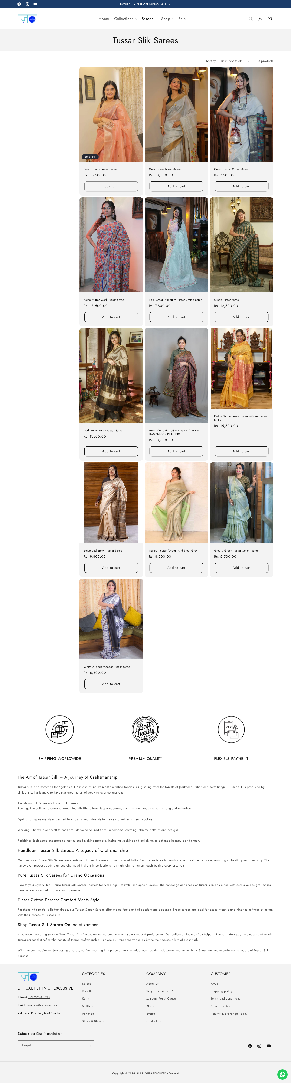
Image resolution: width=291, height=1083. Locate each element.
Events (150, 1013)
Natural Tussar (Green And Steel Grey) (174, 550)
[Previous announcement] (96, 4)
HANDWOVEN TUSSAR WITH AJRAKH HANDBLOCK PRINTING (174, 432)
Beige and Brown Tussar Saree (103, 550)
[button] (125, 19)
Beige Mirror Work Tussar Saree (104, 300)
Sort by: (211, 61)
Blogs (150, 1006)
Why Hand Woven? (159, 991)
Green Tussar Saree (226, 300)
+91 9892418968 (39, 997)
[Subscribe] (89, 1046)
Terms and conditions (225, 998)
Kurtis (86, 998)
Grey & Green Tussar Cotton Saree (236, 550)
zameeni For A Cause (161, 998)
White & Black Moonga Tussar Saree (107, 667)
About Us (152, 983)
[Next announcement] (195, 4)
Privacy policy (220, 1006)
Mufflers (87, 1006)
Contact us (153, 1021)
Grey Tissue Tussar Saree (165, 169)
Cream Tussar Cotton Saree (231, 169)
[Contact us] (282, 1074)
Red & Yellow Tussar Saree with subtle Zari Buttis (241, 418)
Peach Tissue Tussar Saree (100, 169)
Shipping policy (222, 991)
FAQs (214, 983)
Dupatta (87, 991)
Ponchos (88, 1013)
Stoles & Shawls (93, 1021)
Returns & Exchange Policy (229, 1013)
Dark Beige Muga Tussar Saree (103, 431)
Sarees (86, 983)
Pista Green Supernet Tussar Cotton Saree (175, 300)
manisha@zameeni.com (42, 1005)
